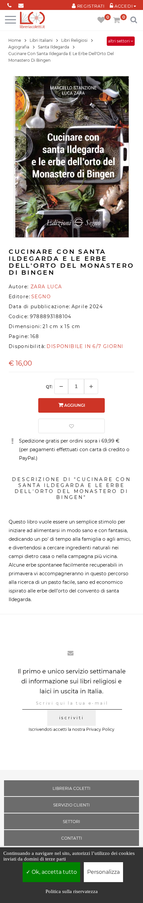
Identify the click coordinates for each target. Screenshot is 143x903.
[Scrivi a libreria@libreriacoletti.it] (21, 4)
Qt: (49, 386)
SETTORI (71, 821)
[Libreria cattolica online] (32, 20)
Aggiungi (74, 405)
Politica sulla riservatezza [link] (72, 891)
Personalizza (103, 872)
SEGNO (41, 297)
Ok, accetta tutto (53, 872)
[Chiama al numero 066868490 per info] (9, 4)
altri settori (119, 40)
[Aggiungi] (91, 386)
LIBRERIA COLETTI (71, 788)
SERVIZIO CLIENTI (71, 804)
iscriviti (71, 717)
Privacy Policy (100, 729)
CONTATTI (71, 838)
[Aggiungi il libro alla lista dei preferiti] (71, 426)
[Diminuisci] (61, 386)
